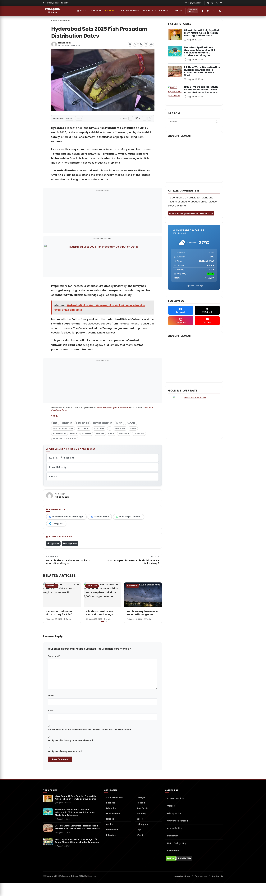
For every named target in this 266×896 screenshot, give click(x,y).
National (141, 802)
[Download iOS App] (202, 10)
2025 (55, 423)
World (140, 835)
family (119, 423)
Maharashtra (59, 433)
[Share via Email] (151, 44)
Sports (140, 818)
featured (131, 423)
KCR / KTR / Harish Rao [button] (62, 457)
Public (111, 433)
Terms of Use (201, 876)
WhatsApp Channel (130, 516)
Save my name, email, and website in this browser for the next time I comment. (90, 729)
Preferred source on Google (68, 516)
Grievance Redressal (177, 820)
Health (109, 824)
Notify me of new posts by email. (65, 751)
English (69, 118)
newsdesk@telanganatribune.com (113, 407)
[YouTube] (221, 3)
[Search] (214, 11)
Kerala (133, 428)
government (83, 428)
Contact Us (173, 850)
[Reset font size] (150, 118)
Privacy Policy (174, 813)
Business (110, 802)
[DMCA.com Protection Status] (194, 858)
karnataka (120, 428)
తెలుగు (79, 118)
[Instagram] (212, 3)
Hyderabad (111, 10)
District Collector (102, 423)
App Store (54, 543)
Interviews (111, 835)
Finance (163, 10)
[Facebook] (208, 3)
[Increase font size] (144, 118)
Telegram (57, 523)
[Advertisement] (102, 212)
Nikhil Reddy (64, 43)
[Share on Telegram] (140, 44)
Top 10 (140, 829)
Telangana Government (64, 439)
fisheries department (63, 428)
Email (51, 710)
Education (111, 808)
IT (109, 428)
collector (67, 423)
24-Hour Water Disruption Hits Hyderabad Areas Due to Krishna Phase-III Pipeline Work (202, 71)
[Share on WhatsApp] (146, 44)
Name (52, 695)
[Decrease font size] (130, 118)
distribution (82, 423)
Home (82, 10)
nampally (86, 433)
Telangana (95, 10)
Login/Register (194, 3)
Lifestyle (141, 797)
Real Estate (149, 10)
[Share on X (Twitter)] (135, 44)
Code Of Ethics (174, 828)
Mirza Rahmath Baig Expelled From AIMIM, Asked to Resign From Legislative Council (201, 33)
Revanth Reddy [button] (57, 467)
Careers (171, 805)
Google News (101, 516)
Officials (99, 433)
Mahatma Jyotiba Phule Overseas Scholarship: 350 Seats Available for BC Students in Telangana (199, 51)
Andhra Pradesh (130, 10)
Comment (54, 656)
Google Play (71, 543)
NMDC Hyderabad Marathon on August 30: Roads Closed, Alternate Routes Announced (201, 89)
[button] (157, 602)
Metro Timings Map (176, 843)
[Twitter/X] (217, 3)
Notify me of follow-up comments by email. (71, 740)
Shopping (141, 813)
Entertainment (113, 813)
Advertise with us (175, 798)
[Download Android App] (208, 10)
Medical (74, 433)
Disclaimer (172, 835)
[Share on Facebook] (130, 44)
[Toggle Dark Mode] (220, 10)
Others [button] (176, 10)
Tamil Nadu (124, 433)
